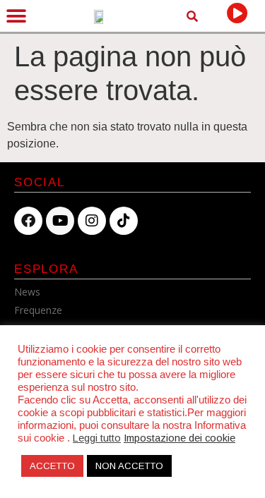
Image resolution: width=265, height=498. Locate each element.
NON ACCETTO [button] (129, 466)
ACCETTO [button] (52, 466)
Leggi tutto (97, 438)
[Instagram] (92, 221)
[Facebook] (28, 221)
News (27, 291)
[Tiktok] (124, 221)
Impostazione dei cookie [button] (179, 438)
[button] (16, 16)
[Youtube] (60, 221)
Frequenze (38, 310)
